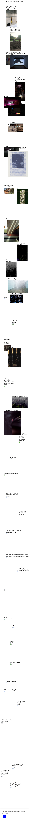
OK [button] (4, 816)
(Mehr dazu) (5, 813)
